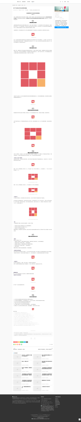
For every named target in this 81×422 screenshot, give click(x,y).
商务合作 (56, 405)
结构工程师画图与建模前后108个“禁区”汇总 (47, 355)
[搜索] (62, 2)
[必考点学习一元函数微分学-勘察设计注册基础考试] (17, 357)
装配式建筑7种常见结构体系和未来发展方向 (47, 362)
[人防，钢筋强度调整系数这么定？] (17, 388)
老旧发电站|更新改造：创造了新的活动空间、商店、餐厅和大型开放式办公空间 (66, 20)
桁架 (37, 121)
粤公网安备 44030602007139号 (45, 418)
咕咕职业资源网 (13, 1)
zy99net (44, 404)
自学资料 (28, 1)
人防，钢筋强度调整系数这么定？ (26, 387)
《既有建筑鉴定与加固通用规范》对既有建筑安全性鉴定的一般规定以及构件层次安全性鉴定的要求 (47, 374)
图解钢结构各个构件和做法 (46, 380)
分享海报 (51, 344)
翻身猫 (24, 335)
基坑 (49, 51)
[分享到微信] (14, 344)
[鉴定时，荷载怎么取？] (17, 363)
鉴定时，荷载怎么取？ (25, 361)
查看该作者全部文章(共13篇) (61, 27)
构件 (36, 241)
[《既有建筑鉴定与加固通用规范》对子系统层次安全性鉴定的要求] (17, 382)
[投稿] (60, 2)
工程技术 (32, 1)
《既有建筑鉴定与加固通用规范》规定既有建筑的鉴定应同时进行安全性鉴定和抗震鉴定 (47, 368)
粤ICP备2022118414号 (40, 417)
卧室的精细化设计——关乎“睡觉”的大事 (60, 25)
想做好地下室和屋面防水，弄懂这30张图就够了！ (45, 349)
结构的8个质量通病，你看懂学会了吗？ (27, 368)
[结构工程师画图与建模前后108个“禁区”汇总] (37, 357)
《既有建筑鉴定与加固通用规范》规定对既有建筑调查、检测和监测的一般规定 (27, 374)
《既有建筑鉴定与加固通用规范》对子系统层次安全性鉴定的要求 (27, 381)
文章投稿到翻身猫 (57, 404)
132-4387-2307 (45, 401)
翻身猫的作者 (57, 400)
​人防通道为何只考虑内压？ (46, 386)
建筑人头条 (19, 1)
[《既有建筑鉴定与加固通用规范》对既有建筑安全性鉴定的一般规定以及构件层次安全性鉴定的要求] (37, 375)
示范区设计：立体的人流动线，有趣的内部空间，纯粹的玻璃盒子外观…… (65, 24)
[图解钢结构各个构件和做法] (37, 382)
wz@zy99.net (45, 400)
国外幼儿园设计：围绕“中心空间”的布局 (60, 21)
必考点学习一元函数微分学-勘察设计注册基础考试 (27, 355)
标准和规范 (23, 1)
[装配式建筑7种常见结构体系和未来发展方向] (37, 363)
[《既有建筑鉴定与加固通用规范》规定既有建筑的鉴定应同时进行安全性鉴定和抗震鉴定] (37, 369)
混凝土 (51, 200)
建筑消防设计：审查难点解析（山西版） (19, 349)
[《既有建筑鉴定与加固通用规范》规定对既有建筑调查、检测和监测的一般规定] (17, 375)
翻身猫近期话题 (57, 401)
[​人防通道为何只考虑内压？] (37, 388)
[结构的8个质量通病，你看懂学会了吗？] (17, 369)
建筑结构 (26, 321)
